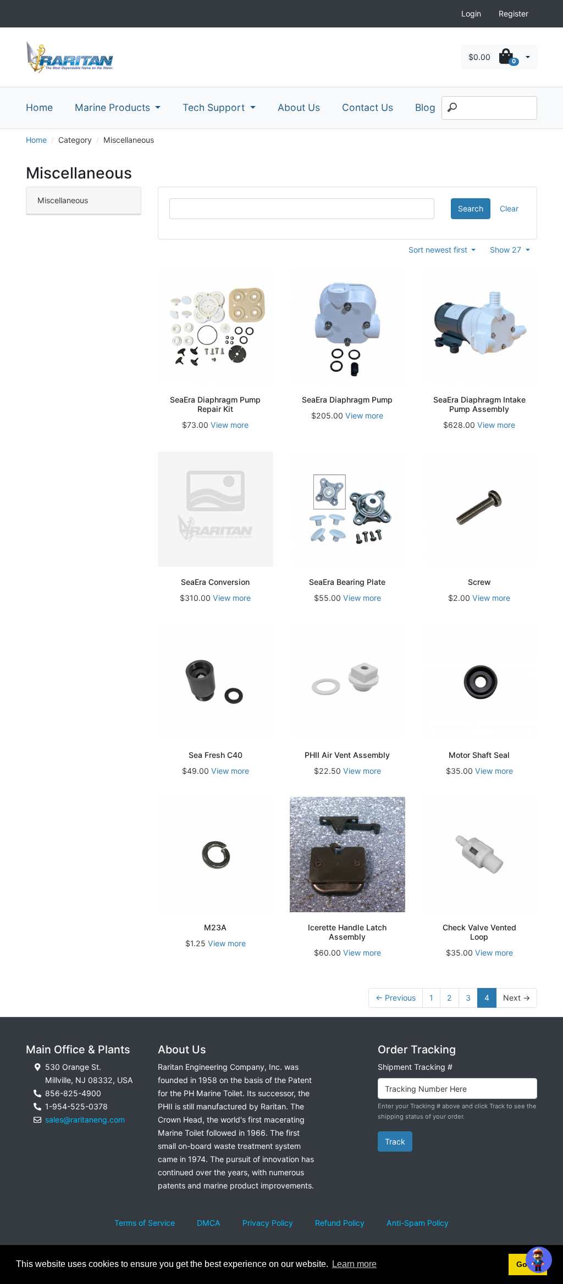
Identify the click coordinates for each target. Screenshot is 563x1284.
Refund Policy (340, 1222)
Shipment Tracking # (415, 1066)
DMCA (208, 1222)
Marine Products (114, 107)
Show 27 (506, 249)
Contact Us (367, 107)
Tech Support (215, 107)
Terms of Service (144, 1222)
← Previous (396, 997)
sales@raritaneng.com (85, 1119)
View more (230, 424)
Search (470, 208)
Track (395, 1141)
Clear (509, 208)
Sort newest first (439, 249)
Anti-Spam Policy (418, 1222)
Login (471, 13)
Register (513, 13)
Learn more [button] (354, 1264)
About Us (299, 107)
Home (39, 107)
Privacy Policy (267, 1222)
